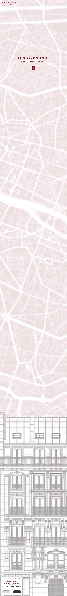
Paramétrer (6, 591)
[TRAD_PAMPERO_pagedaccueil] (9, 4)
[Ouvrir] (33, 68)
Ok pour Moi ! (17, 591)
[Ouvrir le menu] (65, 3)
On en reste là (17, 578)
